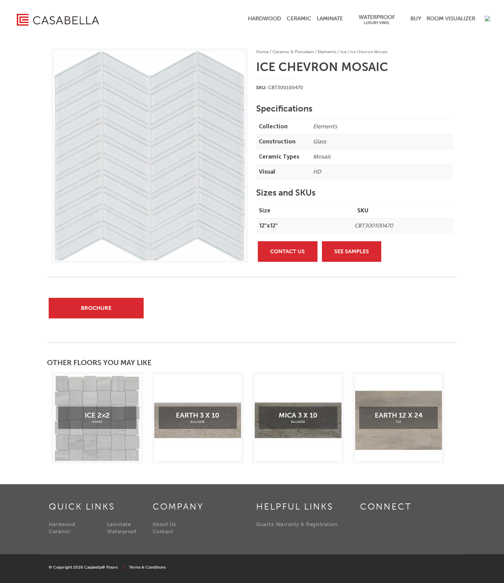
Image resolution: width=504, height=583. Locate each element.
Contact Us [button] (287, 251)
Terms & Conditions (147, 567)
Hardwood (62, 524)
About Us (164, 524)
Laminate (119, 524)
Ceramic (59, 531)
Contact (163, 531)
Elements (327, 51)
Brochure (96, 308)
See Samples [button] (351, 251)
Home (262, 51)
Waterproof (121, 531)
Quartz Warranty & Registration (296, 524)
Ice (343, 51)
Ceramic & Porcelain (293, 51)
